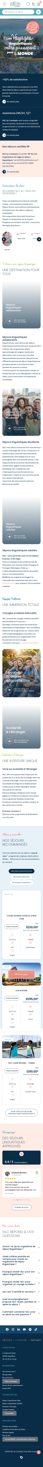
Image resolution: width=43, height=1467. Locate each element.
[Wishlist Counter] (28, 4)
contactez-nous (8, 583)
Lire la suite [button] (9, 1193)
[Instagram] (13, 1329)
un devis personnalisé (29, 643)
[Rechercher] (38, 12)
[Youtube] (24, 1329)
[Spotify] (30, 1329)
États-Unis (16, 238)
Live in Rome (21, 990)
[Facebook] (7, 1329)
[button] (4, 239)
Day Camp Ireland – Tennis (21, 1063)
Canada (30, 238)
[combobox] (18, 12)
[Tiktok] (36, 1329)
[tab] (21, 871)
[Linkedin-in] (19, 1329)
